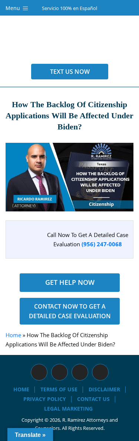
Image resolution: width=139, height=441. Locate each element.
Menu (13, 7)
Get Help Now (69, 282)
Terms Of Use (58, 389)
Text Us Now (69, 72)
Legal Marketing (68, 408)
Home (13, 335)
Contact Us (93, 398)
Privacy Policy (44, 398)
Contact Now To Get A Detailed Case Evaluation (69, 311)
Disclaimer (104, 389)
